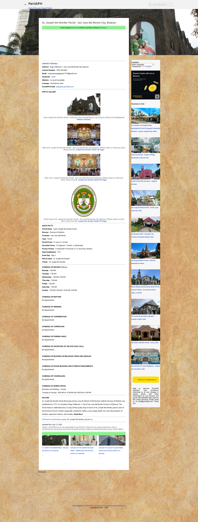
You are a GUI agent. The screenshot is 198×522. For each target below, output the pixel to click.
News (89, 506)
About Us (81, 506)
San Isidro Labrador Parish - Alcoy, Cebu (144, 342)
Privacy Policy (97, 506)
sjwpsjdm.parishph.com (65, 87)
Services (75, 28)
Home (30, 8)
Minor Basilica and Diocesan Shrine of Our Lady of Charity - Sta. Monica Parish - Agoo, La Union (145, 290)
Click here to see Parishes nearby (54, 419)
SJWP (53, 77)
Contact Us (121, 506)
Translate (148, 66)
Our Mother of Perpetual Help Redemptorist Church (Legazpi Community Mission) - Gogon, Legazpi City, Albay (145, 128)
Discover (37, 8)
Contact (104, 28)
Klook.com (42, 472)
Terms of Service (109, 506)
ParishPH (35, 3)
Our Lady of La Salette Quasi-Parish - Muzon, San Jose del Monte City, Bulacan (111, 450)
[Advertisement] (84, 45)
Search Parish (47, 8)
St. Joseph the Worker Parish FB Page (88, 150)
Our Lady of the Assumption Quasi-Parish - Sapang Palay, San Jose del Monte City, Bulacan (82, 450)
